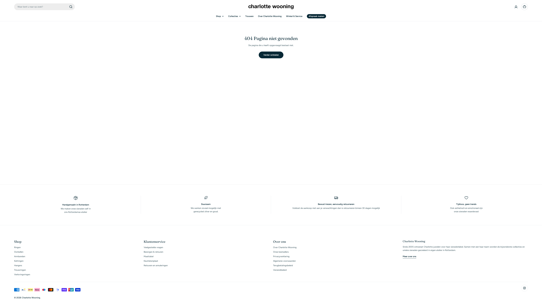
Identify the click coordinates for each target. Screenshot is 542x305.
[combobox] (44, 6)
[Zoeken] (71, 6)
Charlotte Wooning (31, 297)
